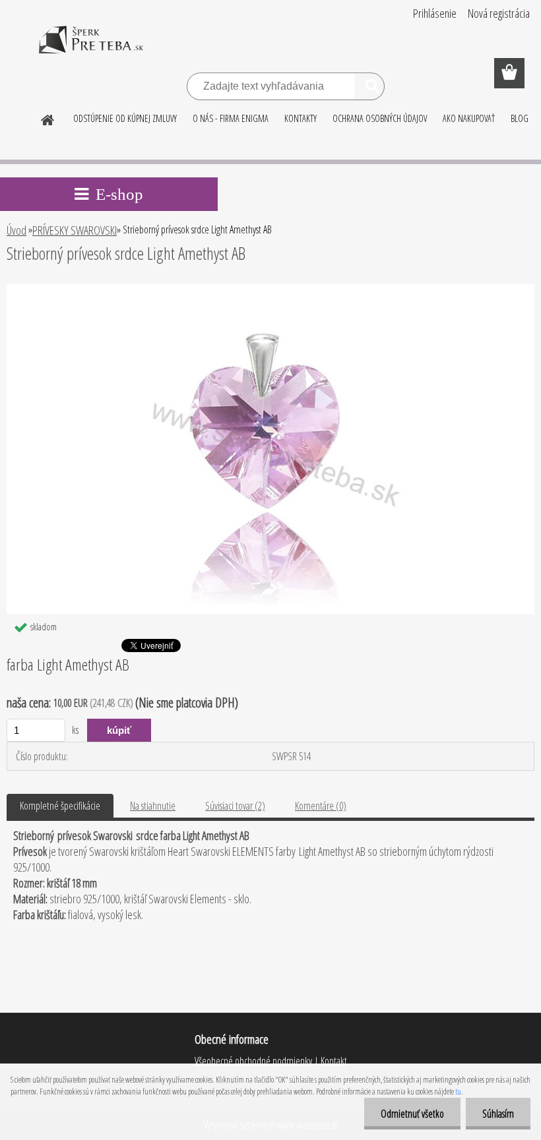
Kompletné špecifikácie (60, 805)
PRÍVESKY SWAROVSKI (74, 230)
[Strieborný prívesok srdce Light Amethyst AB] (270, 289)
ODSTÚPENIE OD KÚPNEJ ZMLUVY (125, 118)
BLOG (519, 118)
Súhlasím (498, 1113)
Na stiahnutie (152, 805)
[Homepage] (48, 118)
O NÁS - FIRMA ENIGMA (231, 118)
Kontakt (333, 1061)
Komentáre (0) (320, 805)
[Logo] (90, 49)
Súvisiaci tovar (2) (235, 805)
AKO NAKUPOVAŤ (469, 118)
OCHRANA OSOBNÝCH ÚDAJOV (380, 118)
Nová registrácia (499, 13)
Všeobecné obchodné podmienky (253, 1061)
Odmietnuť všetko (412, 1113)
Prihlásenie (435, 13)
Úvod (16, 230)
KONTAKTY (300, 118)
